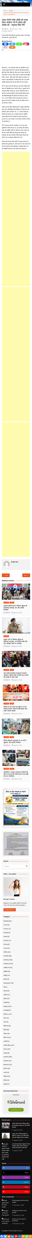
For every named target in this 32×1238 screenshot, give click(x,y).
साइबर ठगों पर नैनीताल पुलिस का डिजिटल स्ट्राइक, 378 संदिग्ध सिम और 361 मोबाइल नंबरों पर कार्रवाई (15, 641)
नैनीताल (11, 602)
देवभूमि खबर (5, 29)
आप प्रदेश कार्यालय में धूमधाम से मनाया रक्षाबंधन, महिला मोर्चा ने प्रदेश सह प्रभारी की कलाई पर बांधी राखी (16, 675)
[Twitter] (12, 44)
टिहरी (5, 998)
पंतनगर (5, 1018)
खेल (4, 987)
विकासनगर (10, 31)
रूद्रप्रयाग (6, 1060)
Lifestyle (6, 940)
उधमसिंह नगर (7, 967)
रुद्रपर (5, 1049)
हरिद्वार (5, 1080)
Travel (5, 948)
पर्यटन (5, 1022)
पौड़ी (5, 1029)
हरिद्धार (11, 670)
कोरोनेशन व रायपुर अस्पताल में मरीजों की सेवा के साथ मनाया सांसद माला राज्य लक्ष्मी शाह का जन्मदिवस (16, 774)
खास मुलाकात (7, 983)
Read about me (9, 909)
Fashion (6, 928)
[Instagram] (26, 44)
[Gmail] (5, 47)
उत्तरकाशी (6, 956)
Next (25, 575)
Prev (6, 575)
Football (6, 932)
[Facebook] (5, 44)
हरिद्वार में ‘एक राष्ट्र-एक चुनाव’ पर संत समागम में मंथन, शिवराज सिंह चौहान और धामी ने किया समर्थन (15, 709)
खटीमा (5, 979)
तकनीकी (6, 1002)
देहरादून (11, 768)
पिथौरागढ (6, 1026)
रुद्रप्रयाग (6, 1057)
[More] (12, 47)
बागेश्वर (5, 1033)
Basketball (7, 921)
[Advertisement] (16, 218)
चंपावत (5, 991)
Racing (6, 944)
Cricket (6, 925)
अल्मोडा (5, 952)
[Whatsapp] (19, 44)
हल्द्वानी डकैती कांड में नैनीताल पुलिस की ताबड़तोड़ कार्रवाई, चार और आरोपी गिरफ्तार (15, 608)
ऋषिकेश (6, 971)
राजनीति (5, 1041)
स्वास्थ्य (5, 1072)
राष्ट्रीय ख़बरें (7, 1045)
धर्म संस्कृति (6, 1010)
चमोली (5, 994)
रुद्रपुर (5, 1053)
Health (5, 936)
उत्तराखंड (5, 31)
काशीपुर (5, 975)
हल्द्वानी (5, 1084)
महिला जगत (6, 1037)
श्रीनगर (5, 1068)
